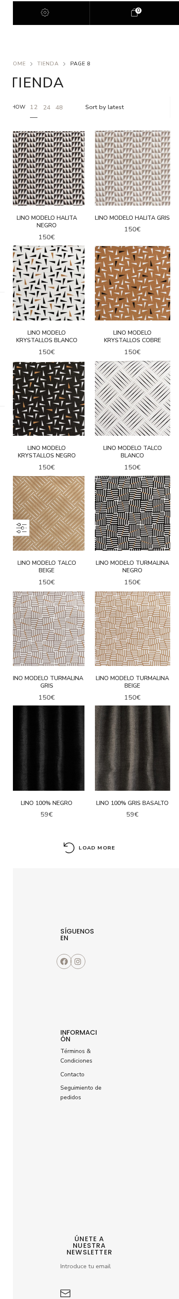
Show (17, 107)
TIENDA (48, 63)
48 (59, 107)
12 (33, 107)
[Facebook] (64, 961)
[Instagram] (77, 961)
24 (46, 107)
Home (17, 63)
